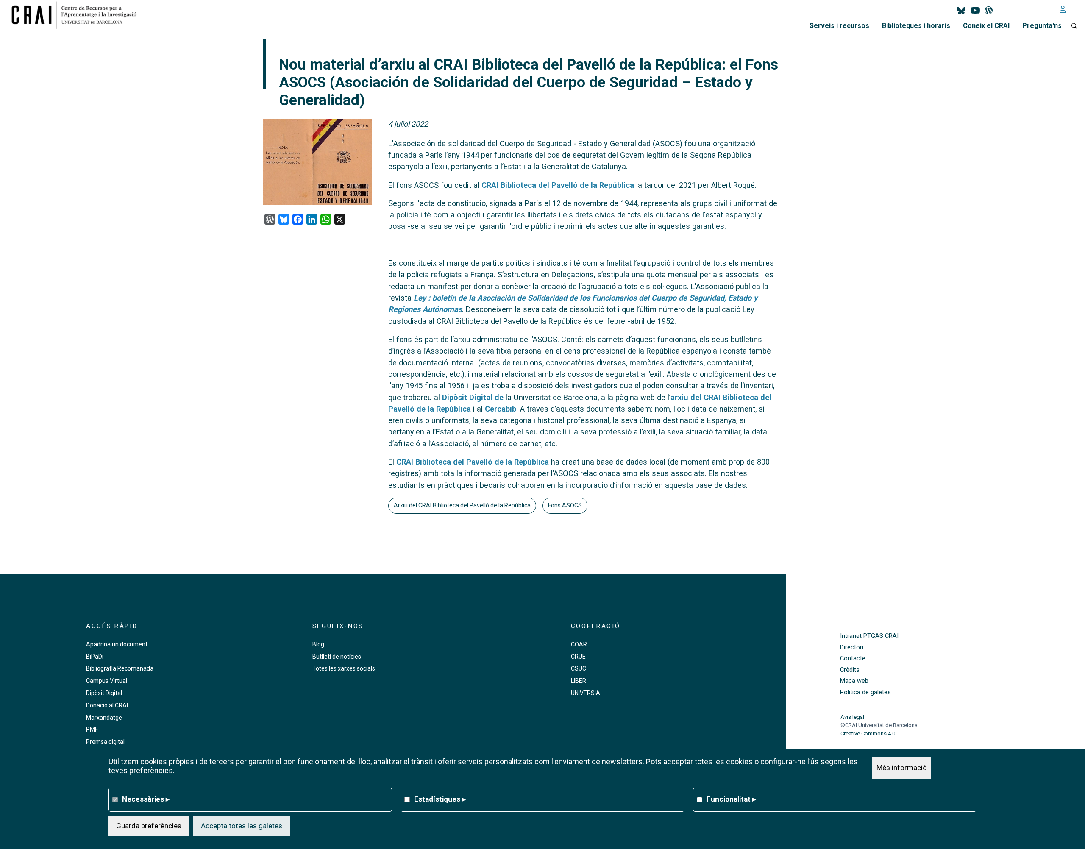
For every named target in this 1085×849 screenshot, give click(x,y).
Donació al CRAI (107, 705)
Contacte (852, 658)
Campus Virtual (106, 680)
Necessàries (146, 799)
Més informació (901, 767)
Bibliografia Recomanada (119, 668)
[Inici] (77, 15)
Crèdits (850, 670)
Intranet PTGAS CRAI (869, 636)
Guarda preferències (148, 825)
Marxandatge (104, 717)
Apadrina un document (116, 644)
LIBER (578, 680)
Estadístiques (440, 799)
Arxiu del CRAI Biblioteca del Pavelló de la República (462, 505)
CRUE (578, 656)
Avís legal (852, 717)
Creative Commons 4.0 (867, 733)
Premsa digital (105, 741)
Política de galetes (865, 692)
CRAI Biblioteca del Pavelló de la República (557, 185)
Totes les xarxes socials (343, 668)
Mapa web (854, 681)
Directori (851, 647)
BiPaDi (94, 656)
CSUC (578, 668)
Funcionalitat (731, 799)
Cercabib (500, 408)
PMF (92, 729)
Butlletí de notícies (336, 656)
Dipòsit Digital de (473, 397)
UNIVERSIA (585, 693)
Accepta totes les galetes (241, 825)
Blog (318, 644)
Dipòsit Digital (104, 693)
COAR (579, 644)
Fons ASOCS (565, 505)
